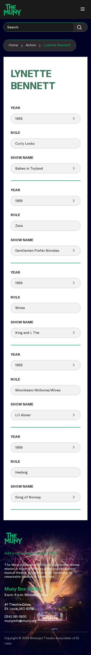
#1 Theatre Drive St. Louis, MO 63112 (19, 606)
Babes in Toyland (29, 168)
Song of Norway (28, 497)
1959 (19, 118)
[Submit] (80, 27)
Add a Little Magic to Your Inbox (30, 553)
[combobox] (45, 27)
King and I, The (27, 332)
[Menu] (82, 9)
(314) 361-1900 (15, 616)
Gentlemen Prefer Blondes (37, 250)
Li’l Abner (23, 415)
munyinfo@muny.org (20, 621)
